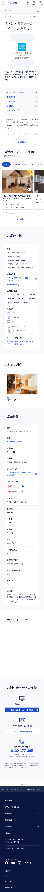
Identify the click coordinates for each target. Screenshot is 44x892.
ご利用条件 (8, 871)
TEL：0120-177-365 (14, 442)
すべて (6, 164)
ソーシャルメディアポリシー (13, 881)
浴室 (32, 164)
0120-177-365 (22, 750)
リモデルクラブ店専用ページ (14, 848)
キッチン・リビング (19, 164)
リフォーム (12, 789)
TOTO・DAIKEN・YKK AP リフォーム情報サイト (14, 841)
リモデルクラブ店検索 (25, 789)
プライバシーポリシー (11, 876)
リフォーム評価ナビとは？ (17, 344)
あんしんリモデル (10, 800)
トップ (4, 789)
